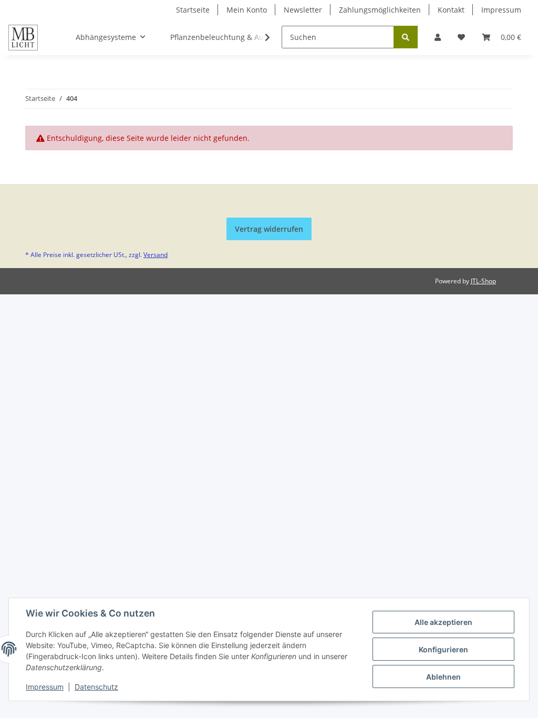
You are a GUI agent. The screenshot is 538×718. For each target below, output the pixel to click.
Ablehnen (443, 676)
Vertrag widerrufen (269, 229)
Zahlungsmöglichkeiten (380, 10)
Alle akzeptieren (443, 622)
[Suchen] (406, 37)
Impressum (501, 10)
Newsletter (303, 10)
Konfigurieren (443, 649)
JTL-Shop (483, 280)
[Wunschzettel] (461, 37)
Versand (155, 254)
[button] (437, 37)
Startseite (193, 10)
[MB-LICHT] (23, 37)
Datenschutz (96, 686)
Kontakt (451, 10)
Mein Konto (246, 10)
